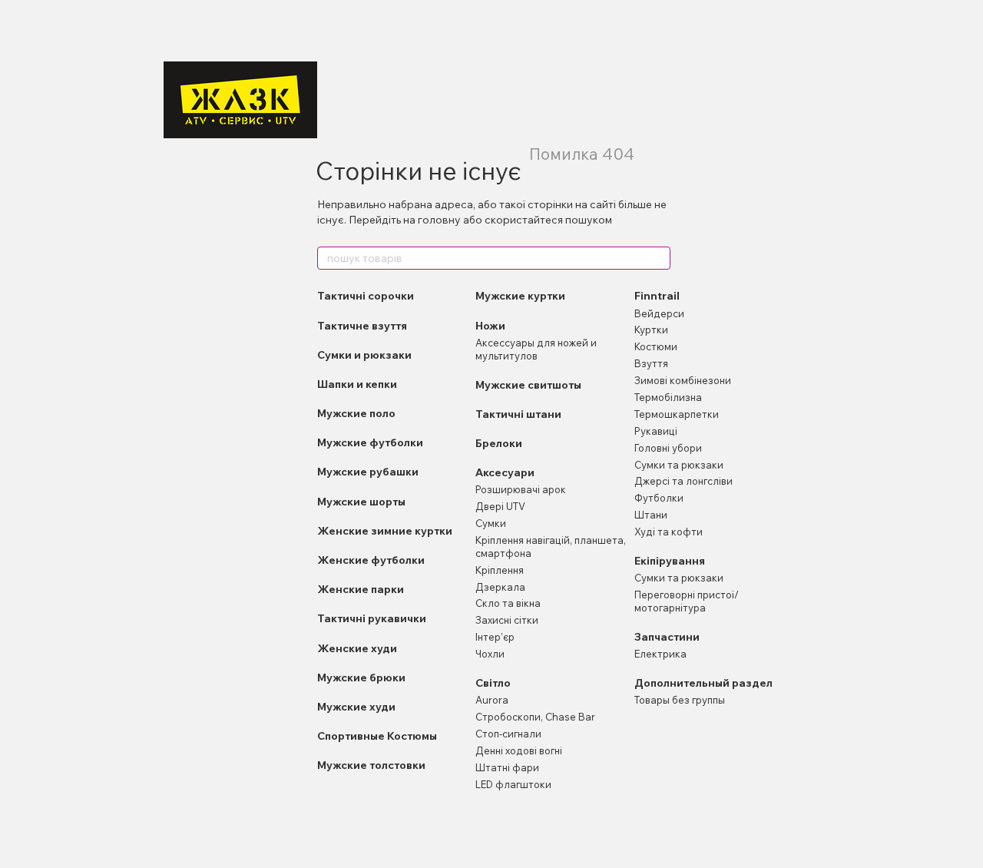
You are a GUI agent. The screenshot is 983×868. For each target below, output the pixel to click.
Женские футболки (371, 560)
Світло (493, 683)
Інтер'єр (495, 637)
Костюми (655, 346)
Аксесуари (505, 472)
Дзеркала (500, 587)
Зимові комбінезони (682, 380)
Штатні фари (507, 767)
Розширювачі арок (520, 489)
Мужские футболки (370, 442)
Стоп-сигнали (508, 733)
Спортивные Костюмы (377, 736)
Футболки (658, 498)
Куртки (651, 329)
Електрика (660, 654)
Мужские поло (356, 413)
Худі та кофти (668, 531)
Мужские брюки (361, 677)
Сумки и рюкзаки (364, 355)
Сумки (490, 523)
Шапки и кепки (357, 384)
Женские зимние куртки (384, 531)
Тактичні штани (518, 414)
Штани (650, 515)
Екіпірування (669, 561)
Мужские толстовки (371, 765)
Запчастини (667, 637)
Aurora (491, 700)
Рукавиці (655, 431)
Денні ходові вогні (518, 750)
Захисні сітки (506, 620)
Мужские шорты (361, 502)
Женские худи (357, 648)
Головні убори (668, 448)
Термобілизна (668, 397)
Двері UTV (500, 506)
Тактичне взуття (362, 326)
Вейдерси (659, 313)
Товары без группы (679, 700)
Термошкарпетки (676, 414)
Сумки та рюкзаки (678, 465)
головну (439, 220)
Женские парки (360, 589)
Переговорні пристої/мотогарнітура (686, 601)
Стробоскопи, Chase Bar (535, 717)
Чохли (490, 654)
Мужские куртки (520, 296)
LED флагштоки (513, 784)
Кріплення (499, 570)
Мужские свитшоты (528, 385)
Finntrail (657, 296)
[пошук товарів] (658, 258)
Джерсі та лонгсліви (683, 481)
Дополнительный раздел (703, 683)
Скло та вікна (508, 603)
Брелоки (498, 443)
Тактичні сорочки (365, 296)
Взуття (651, 363)
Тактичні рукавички (371, 618)
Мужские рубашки (368, 472)
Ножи (490, 326)
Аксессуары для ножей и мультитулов (536, 349)
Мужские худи (356, 707)
